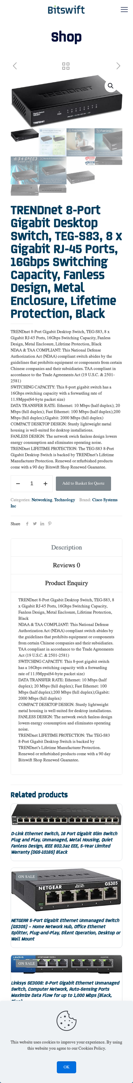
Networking (42, 500)
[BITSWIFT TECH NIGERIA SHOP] (66, 10)
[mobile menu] (124, 9)
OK (66, 1067)
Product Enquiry (66, 583)
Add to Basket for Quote (83, 483)
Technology (64, 500)
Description (66, 547)
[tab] (66, 548)
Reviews (66, 565)
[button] (111, 85)
